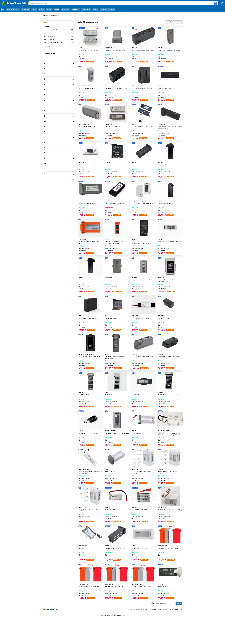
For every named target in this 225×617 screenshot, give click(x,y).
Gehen (179, 603)
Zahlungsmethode (154, 609)
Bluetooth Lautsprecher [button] (108, 9)
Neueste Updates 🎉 (13, 9)
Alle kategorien (55, 15)
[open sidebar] (3, 9)
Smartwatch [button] (75, 9)
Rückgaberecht (164, 609)
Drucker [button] (95, 9)
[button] (14, 3)
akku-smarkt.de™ (109, 615)
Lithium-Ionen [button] (86, 9)
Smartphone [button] (25, 9)
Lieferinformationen (141, 609)
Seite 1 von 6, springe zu (158, 603)
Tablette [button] (41, 9)
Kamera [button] (49, 9)
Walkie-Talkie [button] (65, 9)
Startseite (45, 15)
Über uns (132, 609)
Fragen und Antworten (176, 609)
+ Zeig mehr (47, 46)
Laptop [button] (34, 9)
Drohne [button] (56, 9)
